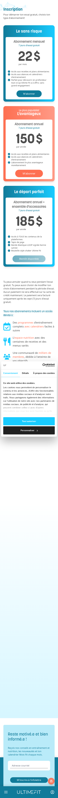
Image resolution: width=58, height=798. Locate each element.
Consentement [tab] (10, 373)
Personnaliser (27, 430)
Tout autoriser (29, 421)
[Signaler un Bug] (51, 781)
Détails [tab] (25, 373)
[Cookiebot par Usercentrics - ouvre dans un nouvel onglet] (42, 365)
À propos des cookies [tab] (44, 373)
